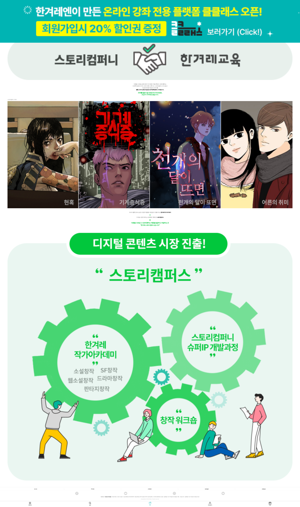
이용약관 (102, 496)
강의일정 (207, 489)
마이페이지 (210, 505)
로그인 (35, 489)
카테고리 (30, 505)
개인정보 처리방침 (108, 496)
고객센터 (150, 489)
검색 (90, 505)
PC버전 (92, 489)
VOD (270, 505)
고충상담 (264, 489)
